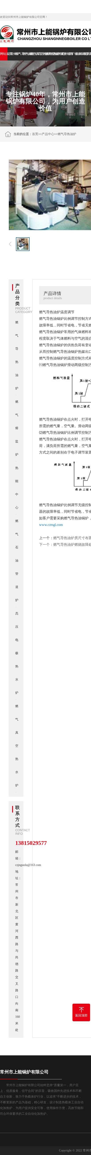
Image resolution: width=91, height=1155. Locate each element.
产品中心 (48, 134)
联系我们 (87, 53)
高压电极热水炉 (42, 53)
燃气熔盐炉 (26, 53)
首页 (35, 134)
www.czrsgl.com (51, 525)
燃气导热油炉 (19, 53)
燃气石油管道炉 (49, 53)
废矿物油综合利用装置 (72, 53)
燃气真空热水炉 (34, 53)
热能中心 (57, 53)
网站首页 (4, 53)
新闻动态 (79, 53)
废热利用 (64, 53)
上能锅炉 (11, 53)
